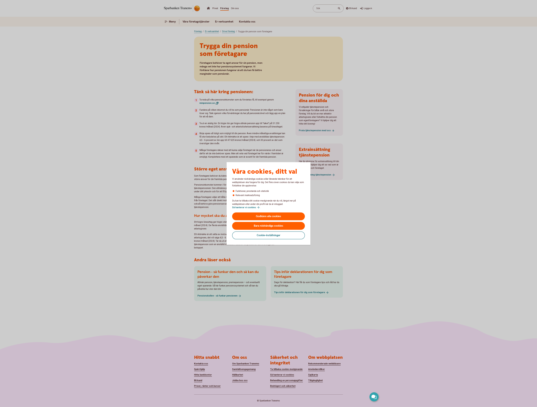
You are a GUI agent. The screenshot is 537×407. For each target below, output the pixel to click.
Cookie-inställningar (268, 235)
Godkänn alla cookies (268, 216)
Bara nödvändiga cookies (268, 226)
